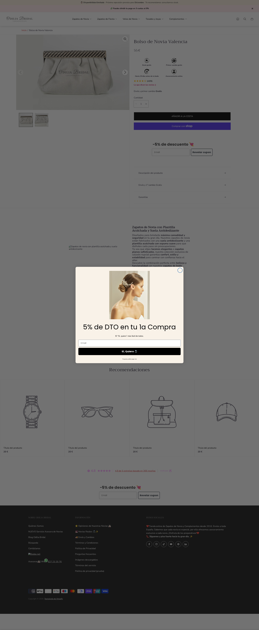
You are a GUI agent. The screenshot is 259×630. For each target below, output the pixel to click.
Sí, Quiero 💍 (129, 351)
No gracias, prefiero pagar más (129, 359)
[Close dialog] (180, 270)
